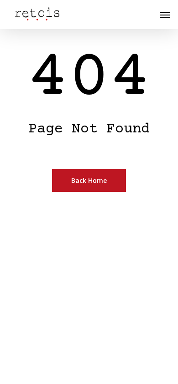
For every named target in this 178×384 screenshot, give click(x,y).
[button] (165, 14)
